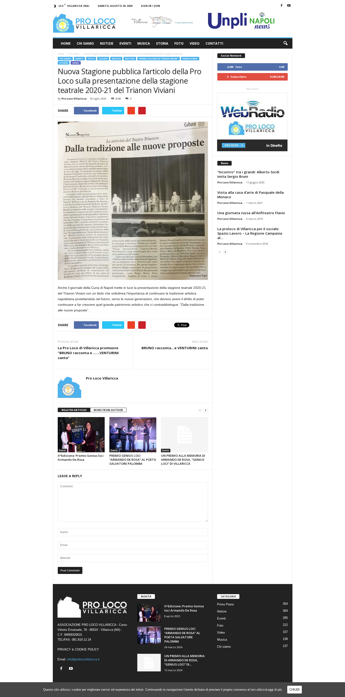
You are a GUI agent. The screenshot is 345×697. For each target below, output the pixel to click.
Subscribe (277, 76)
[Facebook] (281, 5)
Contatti (214, 43)
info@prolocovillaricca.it (83, 659)
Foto (179, 43)
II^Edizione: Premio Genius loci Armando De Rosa (81, 457)
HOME (66, 43)
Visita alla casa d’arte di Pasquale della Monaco (250, 194)
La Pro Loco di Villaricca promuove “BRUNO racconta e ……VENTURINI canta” (88, 352)
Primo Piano (190, 58)
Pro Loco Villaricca (74, 98)
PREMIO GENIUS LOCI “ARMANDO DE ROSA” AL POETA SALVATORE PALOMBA (132, 459)
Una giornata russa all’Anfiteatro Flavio (251, 212)
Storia (162, 43)
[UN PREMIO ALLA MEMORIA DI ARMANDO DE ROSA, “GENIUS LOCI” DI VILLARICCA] (184, 434)
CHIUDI (294, 689)
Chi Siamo (85, 43)
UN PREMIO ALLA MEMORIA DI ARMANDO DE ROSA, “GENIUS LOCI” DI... (184, 660)
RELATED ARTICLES (74, 410)
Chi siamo (65, 58)
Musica (143, 43)
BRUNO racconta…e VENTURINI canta (175, 347)
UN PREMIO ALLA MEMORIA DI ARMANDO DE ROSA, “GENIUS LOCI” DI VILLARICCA (183, 459)
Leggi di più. (274, 689)
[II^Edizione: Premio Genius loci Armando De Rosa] (81, 434)
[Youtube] (289, 5)
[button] (285, 43)
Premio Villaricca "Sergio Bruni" (158, 58)
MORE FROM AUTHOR (108, 410)
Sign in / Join (150, 6)
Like (281, 67)
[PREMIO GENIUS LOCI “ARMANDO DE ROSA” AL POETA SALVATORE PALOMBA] (132, 434)
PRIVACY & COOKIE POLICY (78, 649)
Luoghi (103, 58)
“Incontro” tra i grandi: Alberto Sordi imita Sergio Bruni (248, 174)
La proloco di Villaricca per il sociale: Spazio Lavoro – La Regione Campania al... (249, 233)
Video (194, 43)
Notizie (106, 43)
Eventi (125, 43)
